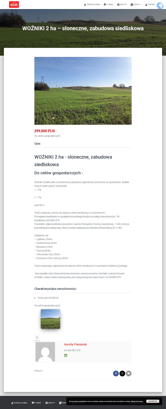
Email (65, 355)
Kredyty (123, 4)
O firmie (110, 4)
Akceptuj (153, 401)
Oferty (137, 4)
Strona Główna (93, 4)
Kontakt (151, 4)
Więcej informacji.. (137, 401)
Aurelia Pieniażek (75, 344)
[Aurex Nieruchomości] (14, 4)
